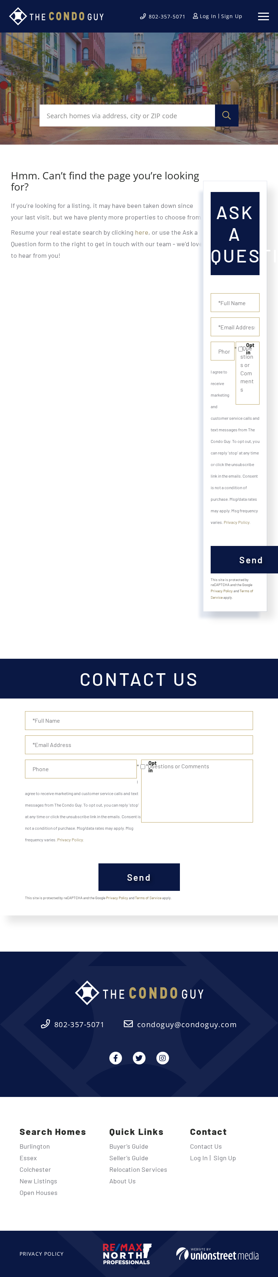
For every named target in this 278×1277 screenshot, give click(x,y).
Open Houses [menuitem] (39, 1192)
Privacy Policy (236, 522)
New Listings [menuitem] (38, 1181)
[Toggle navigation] (263, 16)
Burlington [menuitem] (35, 1146)
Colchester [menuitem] (35, 1169)
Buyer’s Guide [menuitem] (128, 1146)
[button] (227, 115)
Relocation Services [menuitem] (138, 1169)
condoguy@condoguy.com (187, 1024)
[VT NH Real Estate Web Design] (217, 1253)
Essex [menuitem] (28, 1158)
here (141, 232)
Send (139, 877)
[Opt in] (235, 349)
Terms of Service (148, 898)
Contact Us (206, 1146)
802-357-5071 (167, 16)
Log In (208, 16)
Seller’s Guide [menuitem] (128, 1158)
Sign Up (232, 16)
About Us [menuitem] (122, 1181)
